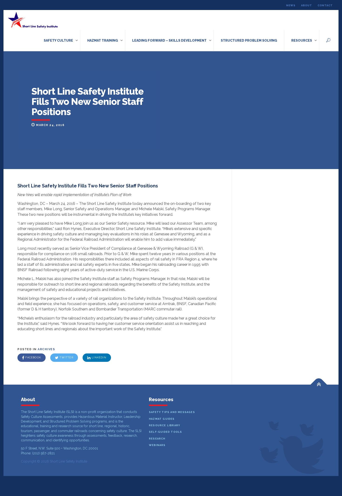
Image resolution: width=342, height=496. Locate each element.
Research (157, 438)
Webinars (157, 445)
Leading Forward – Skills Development (169, 40)
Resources (301, 40)
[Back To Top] (319, 384)
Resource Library (164, 425)
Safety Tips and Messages (172, 412)
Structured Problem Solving (249, 40)
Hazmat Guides (162, 418)
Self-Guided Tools (165, 431)
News (290, 5)
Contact (325, 5)
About (306, 5)
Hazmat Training (102, 40)
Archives (46, 349)
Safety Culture (58, 40)
